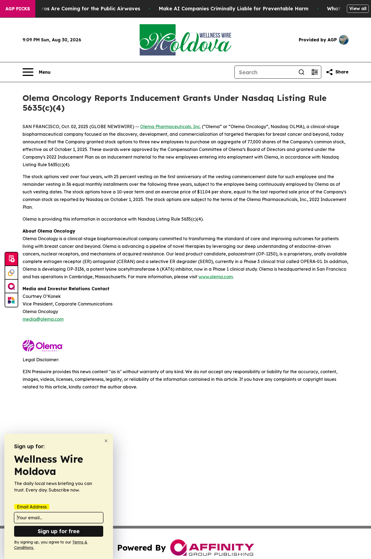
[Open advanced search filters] (314, 72)
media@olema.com (43, 319)
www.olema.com (216, 276)
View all (357, 8)
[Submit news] (11, 259)
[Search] (301, 72)
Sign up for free (59, 531)
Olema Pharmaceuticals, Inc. (170, 126)
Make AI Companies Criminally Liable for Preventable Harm (234, 8)
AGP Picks (17, 8)
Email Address (32, 506)
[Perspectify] (11, 273)
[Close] (106, 440)
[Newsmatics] (11, 300)
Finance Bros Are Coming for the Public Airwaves (78, 8)
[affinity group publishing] (11, 286)
